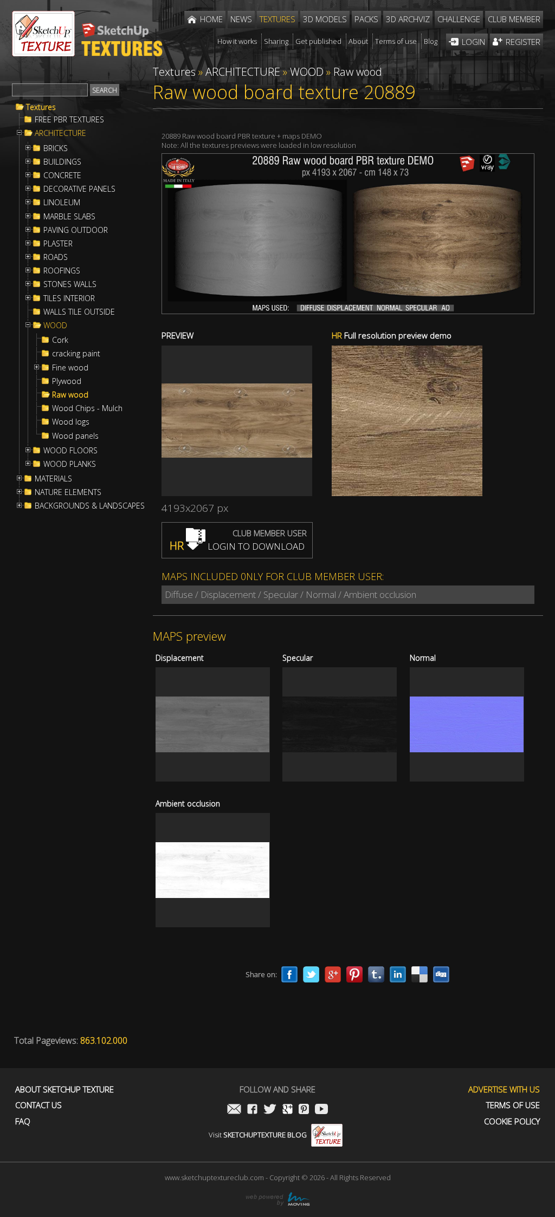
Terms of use (513, 1105)
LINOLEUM (61, 202)
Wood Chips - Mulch (87, 408)
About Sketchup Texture (64, 1089)
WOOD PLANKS (69, 464)
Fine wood (70, 368)
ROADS (55, 257)
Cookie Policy (512, 1121)
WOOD (55, 325)
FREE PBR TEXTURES (69, 120)
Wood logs (70, 422)
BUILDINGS (62, 162)
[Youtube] (321, 1110)
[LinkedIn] (398, 974)
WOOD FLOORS (70, 450)
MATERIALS (53, 479)
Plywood (66, 381)
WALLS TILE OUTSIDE (79, 312)
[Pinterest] (354, 974)
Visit (258, 1135)
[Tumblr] (376, 974)
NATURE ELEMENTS (68, 492)
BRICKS (55, 148)
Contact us (38, 1105)
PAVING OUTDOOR (75, 230)
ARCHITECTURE (60, 133)
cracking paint (76, 354)
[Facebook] (289, 974)
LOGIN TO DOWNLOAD (237, 546)
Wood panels (75, 436)
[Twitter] (311, 974)
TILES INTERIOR (69, 298)
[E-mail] (234, 1110)
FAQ (22, 1121)
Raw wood (70, 395)
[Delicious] (419, 974)
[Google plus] (333, 974)
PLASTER (58, 244)
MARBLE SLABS (69, 217)
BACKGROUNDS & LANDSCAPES (90, 506)
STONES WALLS (69, 284)
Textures (41, 107)
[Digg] (441, 974)
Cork (60, 340)
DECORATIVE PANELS (79, 189)
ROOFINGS (61, 271)
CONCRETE (62, 175)
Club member (514, 19)
